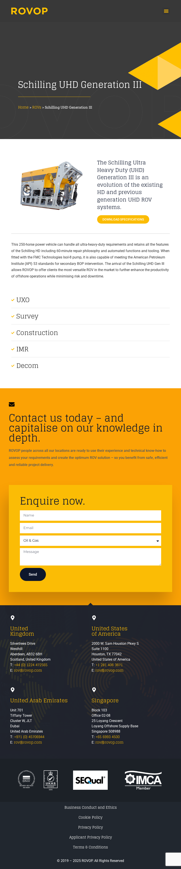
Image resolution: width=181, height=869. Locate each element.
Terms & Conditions (90, 847)
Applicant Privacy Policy (90, 837)
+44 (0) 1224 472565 (30, 665)
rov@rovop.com (28, 670)
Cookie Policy (90, 817)
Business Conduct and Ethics (90, 807)
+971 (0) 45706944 (29, 737)
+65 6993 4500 (108, 737)
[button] (166, 11)
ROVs (36, 107)
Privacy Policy (90, 827)
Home (23, 107)
